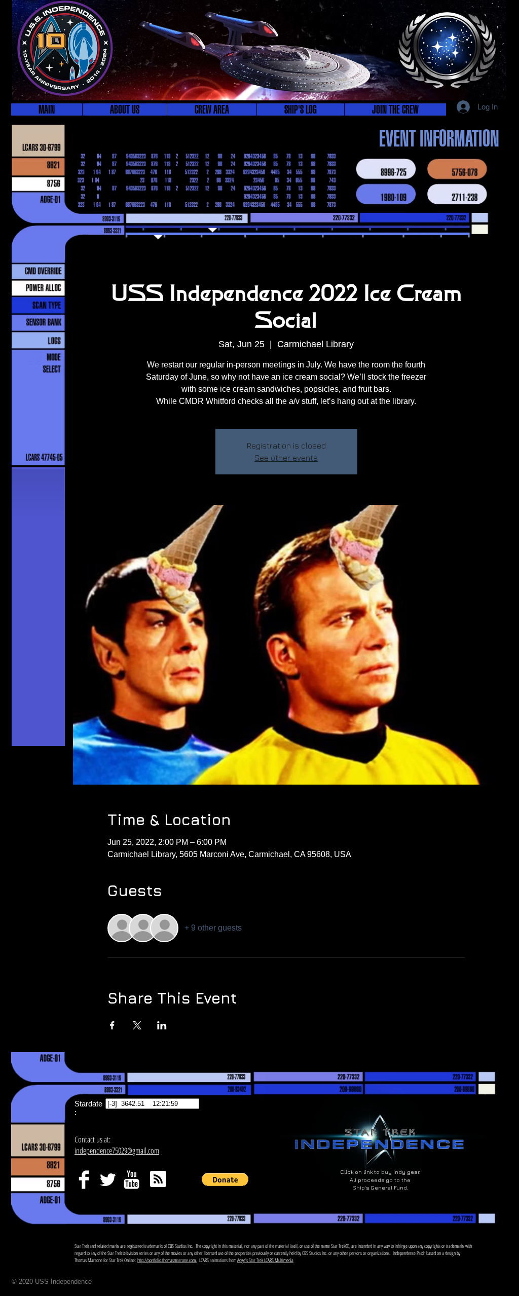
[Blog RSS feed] (158, 1179)
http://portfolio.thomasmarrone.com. (167, 1260)
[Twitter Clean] (107, 1179)
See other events (286, 457)
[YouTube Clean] (131, 1179)
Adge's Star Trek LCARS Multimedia (265, 1260)
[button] (124, 109)
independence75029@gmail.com (117, 1150)
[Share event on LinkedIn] (162, 1025)
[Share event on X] (137, 1025)
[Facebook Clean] (84, 1179)
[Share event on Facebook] (112, 1025)
